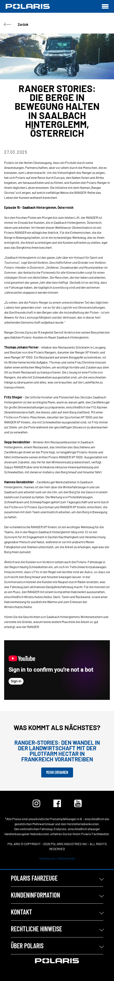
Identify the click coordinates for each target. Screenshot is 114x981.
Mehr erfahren (57, 772)
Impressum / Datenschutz (57, 858)
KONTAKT (21, 912)
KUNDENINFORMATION (35, 895)
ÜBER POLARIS (27, 946)
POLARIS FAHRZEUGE (34, 878)
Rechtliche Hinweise (36, 929)
